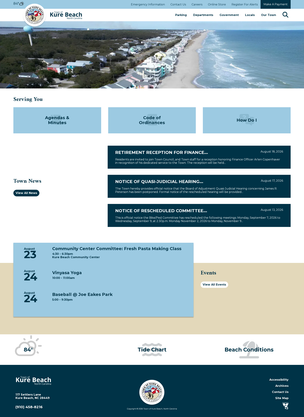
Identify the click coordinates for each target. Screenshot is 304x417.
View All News (26, 193)
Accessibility (279, 379)
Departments (203, 15)
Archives (282, 386)
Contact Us (178, 4)
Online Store (217, 4)
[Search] (285, 15)
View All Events (214, 284)
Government (229, 15)
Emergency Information (148, 4)
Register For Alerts (245, 4)
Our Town (268, 15)
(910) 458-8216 (29, 407)
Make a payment (276, 4)
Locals (250, 15)
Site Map (282, 398)
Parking (181, 15)
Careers (197, 4)
